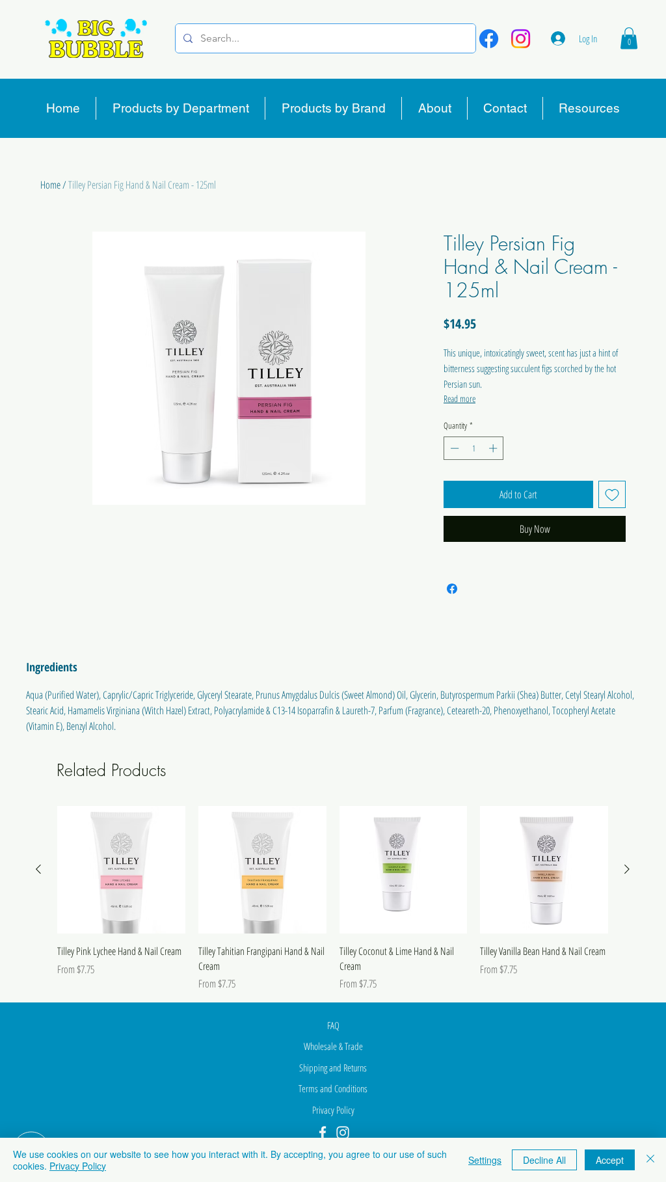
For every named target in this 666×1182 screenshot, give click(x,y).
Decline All (544, 1159)
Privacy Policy (77, 1165)
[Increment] (494, 448)
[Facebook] (488, 38)
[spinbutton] (473, 448)
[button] (629, 38)
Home (50, 185)
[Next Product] (627, 869)
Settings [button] (484, 1159)
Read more (459, 398)
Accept (610, 1159)
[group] (333, 899)
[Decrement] (453, 448)
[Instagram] (520, 38)
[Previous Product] (38, 869)
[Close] (650, 1160)
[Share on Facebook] (452, 589)
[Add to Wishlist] (612, 494)
